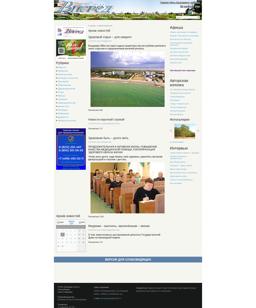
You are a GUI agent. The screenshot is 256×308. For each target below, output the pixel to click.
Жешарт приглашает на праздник (184, 36)
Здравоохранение (66, 88)
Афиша (61, 95)
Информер (63, 113)
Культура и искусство (68, 78)
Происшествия (65, 74)
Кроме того (63, 106)
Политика (62, 99)
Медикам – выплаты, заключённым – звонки (119, 226)
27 (79, 242)
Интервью (63, 110)
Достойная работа (178, 162)
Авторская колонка (67, 120)
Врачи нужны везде (178, 169)
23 (62, 242)
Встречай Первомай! (179, 59)
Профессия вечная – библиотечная (179, 157)
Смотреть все (176, 63)
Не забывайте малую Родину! (182, 90)
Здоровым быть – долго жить (108, 138)
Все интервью (176, 183)
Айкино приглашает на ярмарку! (183, 32)
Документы (63, 117)
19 (75, 238)
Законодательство (67, 103)
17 (67, 238)
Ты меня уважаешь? (178, 107)
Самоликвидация (177, 97)
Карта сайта (75, 17)
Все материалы (176, 114)
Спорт (61, 92)
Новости (62, 67)
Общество (63, 71)
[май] (81, 222)
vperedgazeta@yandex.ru (110, 298)
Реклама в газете (120, 17)
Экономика (63, 81)
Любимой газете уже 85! (180, 93)
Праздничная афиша (179, 48)
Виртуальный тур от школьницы (183, 173)
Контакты (90, 17)
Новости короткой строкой (106, 119)
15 (58, 238)
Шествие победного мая (180, 56)
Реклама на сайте (141, 17)
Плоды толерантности (179, 104)
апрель (71, 221)
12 (75, 234)
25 (71, 242)
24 (67, 242)
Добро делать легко (178, 176)
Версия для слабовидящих (128, 259)
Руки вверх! (175, 100)
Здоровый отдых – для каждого (110, 37)
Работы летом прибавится (181, 180)
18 (71, 238)
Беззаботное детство (179, 52)
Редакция (103, 17)
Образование (64, 85)
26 (75, 242)
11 (71, 234)
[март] (60, 222)
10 (67, 234)
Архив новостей (105, 26)
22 (58, 242)
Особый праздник (177, 111)
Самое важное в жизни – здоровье (184, 153)
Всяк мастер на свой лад (180, 39)
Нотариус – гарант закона (181, 166)
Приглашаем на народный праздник (181, 44)
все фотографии (177, 142)
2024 (71, 223)
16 (62, 238)
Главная (61, 17)
